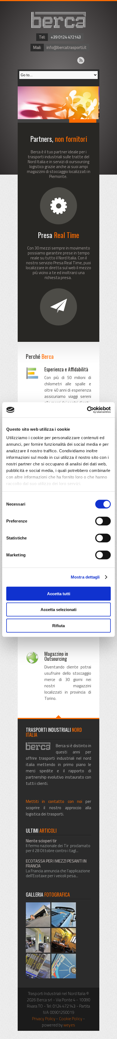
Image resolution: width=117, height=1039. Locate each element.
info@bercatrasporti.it (67, 47)
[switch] (103, 520)
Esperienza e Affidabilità (66, 369)
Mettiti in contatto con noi (54, 801)
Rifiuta (58, 625)
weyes (69, 1025)
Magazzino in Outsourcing (56, 656)
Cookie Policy (70, 1018)
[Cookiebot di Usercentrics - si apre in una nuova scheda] (87, 409)
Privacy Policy (43, 1018)
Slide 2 (58, 121)
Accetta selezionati (58, 609)
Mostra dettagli (85, 577)
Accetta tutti (58, 593)
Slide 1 (31, 121)
